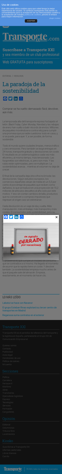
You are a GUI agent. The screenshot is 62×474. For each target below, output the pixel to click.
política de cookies (32, 14)
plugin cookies (54, 18)
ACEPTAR (31, 21)
